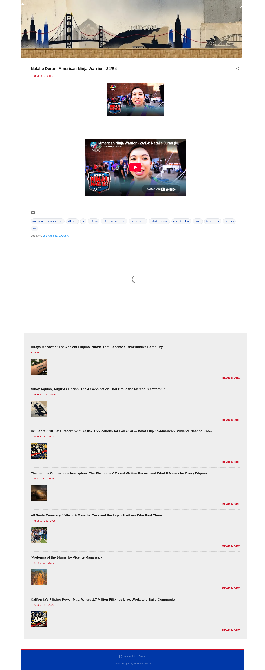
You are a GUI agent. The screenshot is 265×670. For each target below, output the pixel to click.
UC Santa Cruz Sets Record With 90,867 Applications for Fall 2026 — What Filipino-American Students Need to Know (121, 431)
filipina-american (114, 221)
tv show (229, 221)
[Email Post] (33, 214)
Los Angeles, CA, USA (56, 235)
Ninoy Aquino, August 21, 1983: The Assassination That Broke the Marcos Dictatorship (98, 389)
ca (83, 221)
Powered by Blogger (135, 656)
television (213, 221)
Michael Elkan (142, 664)
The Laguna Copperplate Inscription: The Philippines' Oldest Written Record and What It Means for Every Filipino (119, 473)
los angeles (138, 221)
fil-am (93, 221)
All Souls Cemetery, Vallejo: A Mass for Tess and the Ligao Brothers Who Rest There (96, 515)
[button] (238, 69)
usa (34, 228)
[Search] (242, 8)
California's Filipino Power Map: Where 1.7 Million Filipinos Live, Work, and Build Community (103, 599)
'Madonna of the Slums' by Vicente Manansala (66, 557)
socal (197, 221)
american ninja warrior (47, 221)
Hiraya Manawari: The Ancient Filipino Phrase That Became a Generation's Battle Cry (97, 347)
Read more (231, 377)
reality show (181, 221)
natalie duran (159, 221)
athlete (72, 221)
